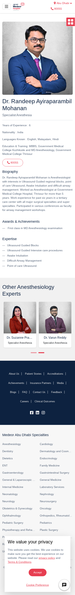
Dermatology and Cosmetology (56, 451)
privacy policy (47, 557)
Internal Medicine (12, 486)
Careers (24, 401)
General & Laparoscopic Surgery (18, 479)
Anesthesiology (11, 444)
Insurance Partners (40, 383)
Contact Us (39, 392)
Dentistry (7, 451)
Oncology (45, 508)
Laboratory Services (52, 486)
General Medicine (50, 479)
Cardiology (46, 444)
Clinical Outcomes (45, 401)
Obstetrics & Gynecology (17, 508)
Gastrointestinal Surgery (54, 472)
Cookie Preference (37, 584)
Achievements (16, 383)
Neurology (8, 501)
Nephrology (47, 494)
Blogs (13, 392)
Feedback (56, 392)
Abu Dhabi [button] (63, 3)
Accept (37, 572)
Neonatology (10, 494)
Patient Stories (33, 373)
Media (60, 383)
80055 (57, 8)
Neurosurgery (48, 501)
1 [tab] (34, 352)
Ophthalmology (11, 515)
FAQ (24, 392)
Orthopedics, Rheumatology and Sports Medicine (56, 515)
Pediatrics (46, 522)
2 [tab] (41, 352)
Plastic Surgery (49, 529)
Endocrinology (48, 458)
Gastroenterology (12, 472)
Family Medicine (50, 465)
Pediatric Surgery (12, 522)
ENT (5, 465)
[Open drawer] (70, 21)
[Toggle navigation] (6, 6)
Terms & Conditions (19, 561)
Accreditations (55, 373)
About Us (14, 373)
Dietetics (7, 458)
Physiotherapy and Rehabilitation (18, 529)
